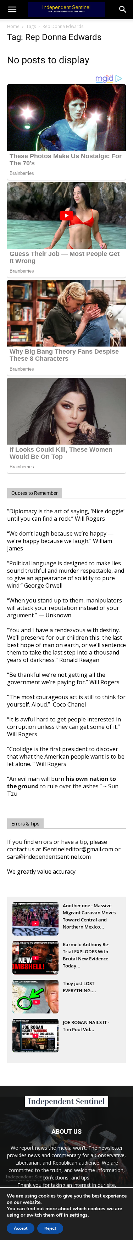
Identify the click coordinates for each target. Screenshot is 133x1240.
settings (79, 1215)
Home (13, 26)
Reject (50, 1228)
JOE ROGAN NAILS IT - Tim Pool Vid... (86, 1026)
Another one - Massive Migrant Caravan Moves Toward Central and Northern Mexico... (89, 913)
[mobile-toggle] (12, 9)
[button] (123, 9)
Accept (20, 1228)
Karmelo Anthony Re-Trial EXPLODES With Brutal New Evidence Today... (86, 952)
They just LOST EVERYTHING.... (79, 987)
